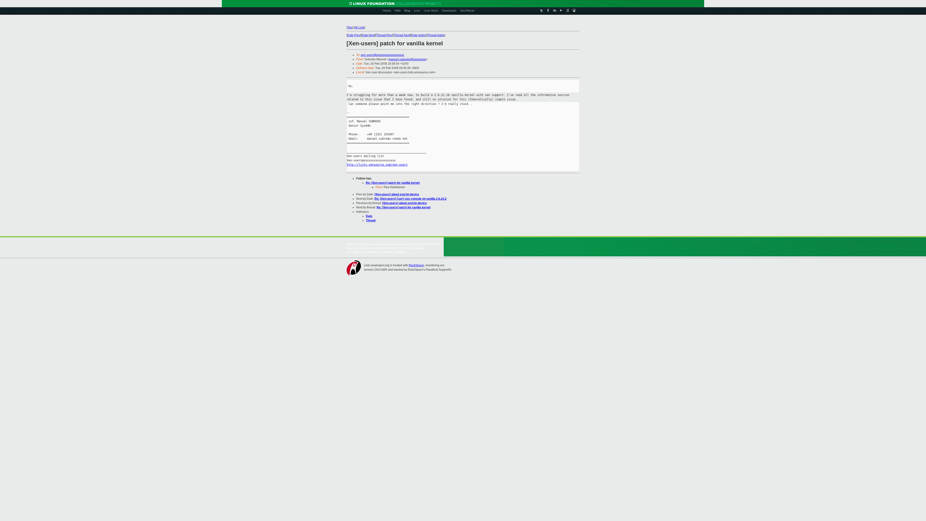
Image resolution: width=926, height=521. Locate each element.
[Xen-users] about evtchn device (396, 194)
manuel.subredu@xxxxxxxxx (407, 59)
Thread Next (402, 35)
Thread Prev (384, 35)
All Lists (359, 27)
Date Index (418, 35)
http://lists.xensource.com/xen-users (377, 164)
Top (349, 27)
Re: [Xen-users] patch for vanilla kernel (393, 183)
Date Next (368, 35)
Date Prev (353, 35)
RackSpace (416, 265)
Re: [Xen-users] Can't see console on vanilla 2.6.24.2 (410, 198)
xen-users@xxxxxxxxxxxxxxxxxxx (382, 55)
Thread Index (435, 35)
